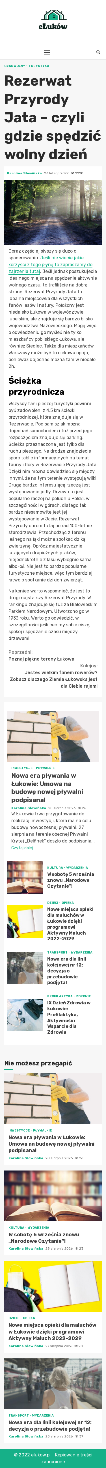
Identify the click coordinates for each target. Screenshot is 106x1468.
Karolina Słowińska (25, 173)
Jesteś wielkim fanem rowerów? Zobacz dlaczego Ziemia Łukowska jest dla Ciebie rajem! (54, 676)
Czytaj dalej (22, 848)
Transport (57, 952)
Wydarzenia (77, 867)
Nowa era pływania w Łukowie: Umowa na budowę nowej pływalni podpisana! (53, 736)
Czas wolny (15, 66)
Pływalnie (45, 768)
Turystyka (39, 66)
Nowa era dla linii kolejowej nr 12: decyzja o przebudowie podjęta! (25, 968)
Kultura (55, 867)
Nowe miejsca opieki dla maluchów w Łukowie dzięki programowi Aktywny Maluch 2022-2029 (25, 921)
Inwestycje (22, 768)
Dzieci (53, 902)
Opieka (68, 902)
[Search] (98, 52)
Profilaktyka (60, 996)
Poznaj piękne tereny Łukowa (41, 656)
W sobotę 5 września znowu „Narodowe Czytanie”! (25, 877)
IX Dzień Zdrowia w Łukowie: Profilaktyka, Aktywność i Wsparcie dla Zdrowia (25, 1015)
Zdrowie (83, 996)
